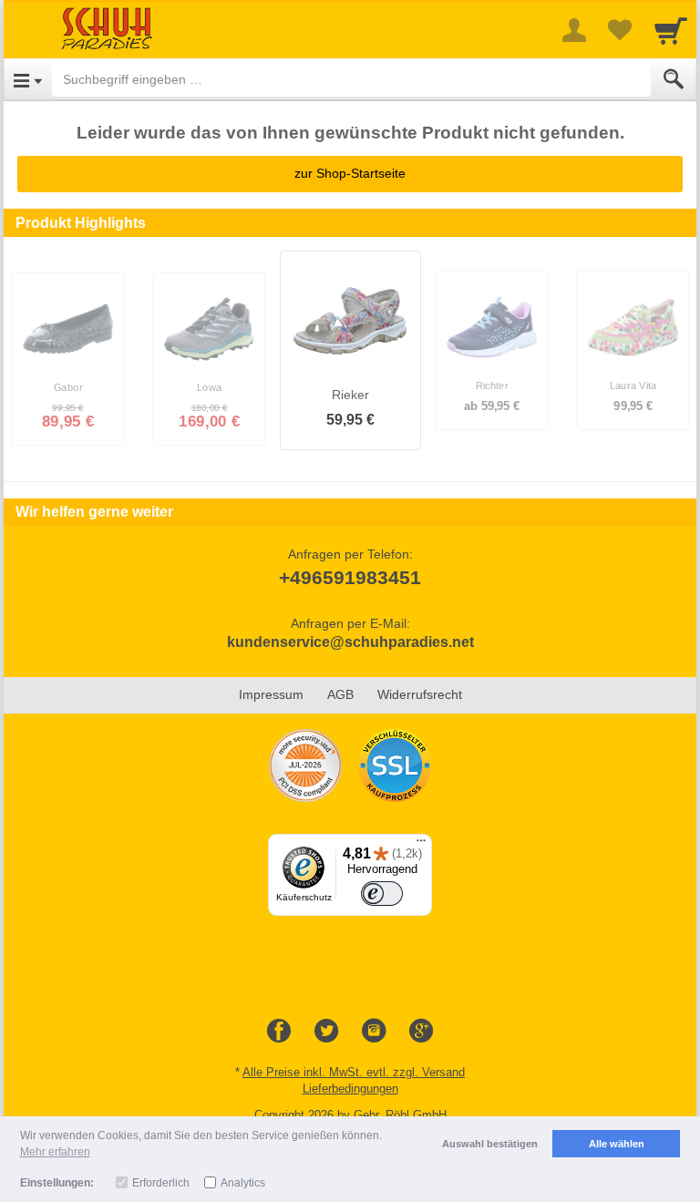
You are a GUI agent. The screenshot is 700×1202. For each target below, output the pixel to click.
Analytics (243, 1182)
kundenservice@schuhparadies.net (350, 642)
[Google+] (421, 1031)
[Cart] (670, 30)
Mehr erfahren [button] (55, 1151)
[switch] (382, 894)
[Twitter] (326, 1031)
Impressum (271, 694)
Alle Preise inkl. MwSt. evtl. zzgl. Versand (353, 1072)
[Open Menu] (27, 79)
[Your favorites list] (620, 30)
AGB (340, 694)
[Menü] (421, 845)
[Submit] (673, 79)
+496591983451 (350, 577)
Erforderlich (161, 1182)
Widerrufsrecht (419, 694)
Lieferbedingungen (350, 1088)
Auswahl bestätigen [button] (490, 1143)
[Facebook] (279, 1031)
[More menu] (574, 30)
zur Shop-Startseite (350, 173)
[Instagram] (373, 1031)
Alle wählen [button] (616, 1143)
